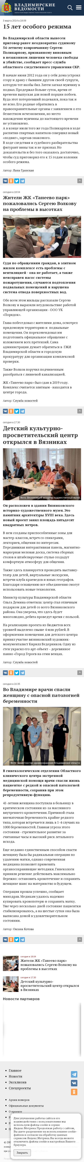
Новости (15, 1076)
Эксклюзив (17, 1082)
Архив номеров (19, 1100)
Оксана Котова (23, 929)
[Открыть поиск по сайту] (70, 9)
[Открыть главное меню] (79, 9)
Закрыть (22, 1152)
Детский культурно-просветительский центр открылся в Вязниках (50, 985)
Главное (15, 1070)
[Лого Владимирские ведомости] (28, 7)
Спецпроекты (20, 1088)
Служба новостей (25, 401)
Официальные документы (26, 1105)
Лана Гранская (23, 170)
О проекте (15, 1111)
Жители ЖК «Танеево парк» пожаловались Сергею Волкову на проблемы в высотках (49, 964)
